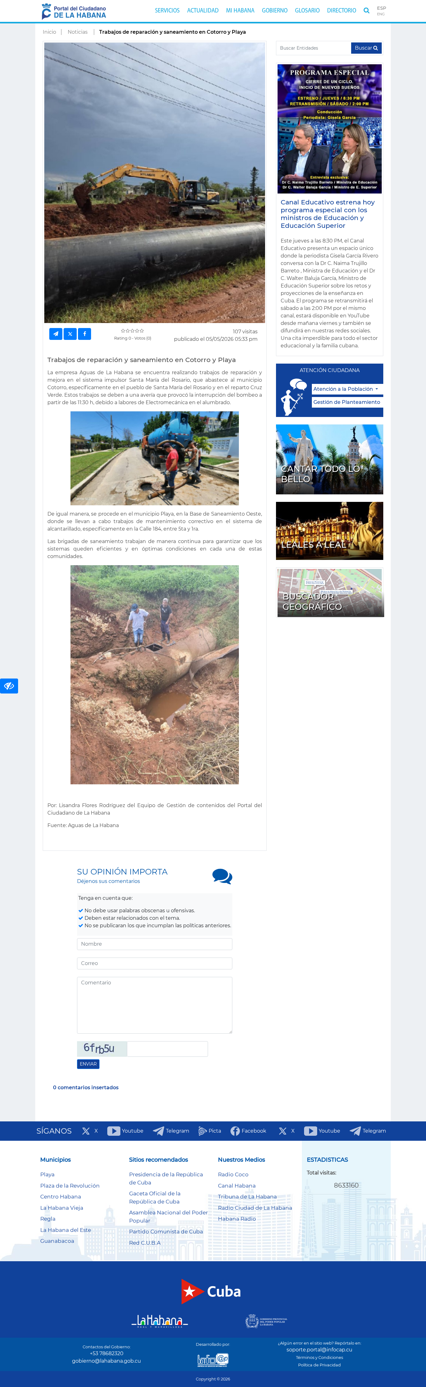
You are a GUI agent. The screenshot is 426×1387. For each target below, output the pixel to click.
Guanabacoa (57, 1241)
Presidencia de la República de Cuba (166, 1178)
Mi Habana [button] (240, 11)
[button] (366, 11)
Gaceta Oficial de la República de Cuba (155, 1197)
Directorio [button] (341, 11)
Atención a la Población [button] (343, 389)
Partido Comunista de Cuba (166, 1231)
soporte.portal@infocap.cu (319, 1350)
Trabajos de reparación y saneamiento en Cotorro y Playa (172, 32)
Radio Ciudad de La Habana (255, 1208)
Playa (47, 1174)
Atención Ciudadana (330, 370)
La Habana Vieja (61, 1208)
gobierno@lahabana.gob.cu (106, 1361)
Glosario (307, 11)
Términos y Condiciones (319, 1357)
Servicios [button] (167, 11)
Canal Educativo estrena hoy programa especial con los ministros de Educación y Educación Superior (328, 213)
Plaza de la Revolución (70, 1186)
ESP (381, 8)
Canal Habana (237, 1186)
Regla (48, 1219)
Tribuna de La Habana (247, 1196)
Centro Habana (60, 1196)
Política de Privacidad (319, 1365)
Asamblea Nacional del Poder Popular (168, 1216)
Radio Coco (233, 1174)
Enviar (88, 1064)
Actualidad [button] (203, 11)
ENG (381, 14)
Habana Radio (237, 1219)
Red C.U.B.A (145, 1243)
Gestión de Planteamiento (346, 402)
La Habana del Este (65, 1230)
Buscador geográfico (312, 601)
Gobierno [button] (275, 11)
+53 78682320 (106, 1353)
